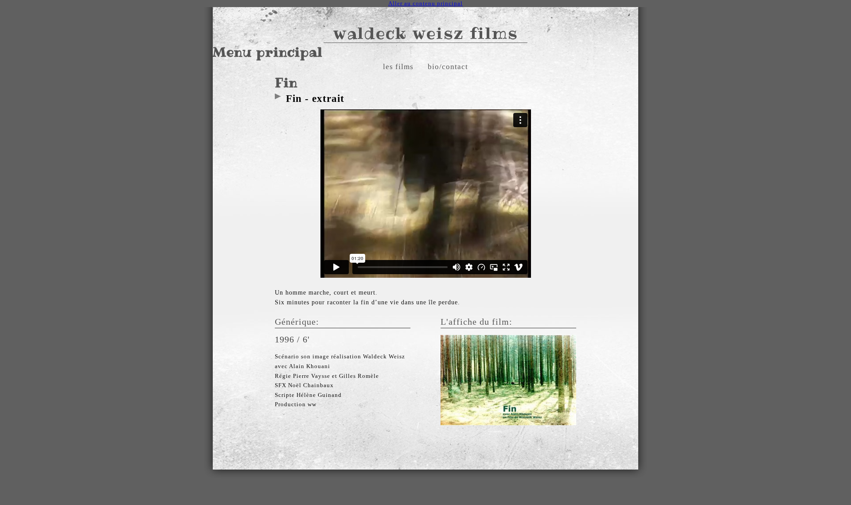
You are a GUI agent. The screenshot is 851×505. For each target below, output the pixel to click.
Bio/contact (448, 66)
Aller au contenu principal (425, 3)
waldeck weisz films (425, 33)
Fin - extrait (315, 98)
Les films (398, 66)
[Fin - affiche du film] (508, 379)
